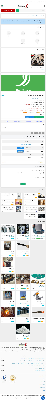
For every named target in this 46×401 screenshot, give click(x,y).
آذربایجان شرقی (33, 238)
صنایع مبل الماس (41, 285)
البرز (17, 338)
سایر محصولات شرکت (17, 121)
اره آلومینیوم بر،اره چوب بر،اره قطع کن (21, 235)
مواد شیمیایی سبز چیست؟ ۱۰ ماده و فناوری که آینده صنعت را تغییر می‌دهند (33, 358)
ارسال (23, 183)
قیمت (33, 2)
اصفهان (25, 211)
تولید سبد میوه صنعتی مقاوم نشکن (7, 201)
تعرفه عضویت (42, 384)
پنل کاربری (38, 2)
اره (32, 133)
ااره (37, 43)
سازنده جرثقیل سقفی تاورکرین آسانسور (23, 303)
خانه (43, 2)
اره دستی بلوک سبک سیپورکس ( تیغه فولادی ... (35, 318)
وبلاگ (44, 390)
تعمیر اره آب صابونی (25, 285)
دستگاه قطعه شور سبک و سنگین (38, 235)
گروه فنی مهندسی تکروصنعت (40, 236)
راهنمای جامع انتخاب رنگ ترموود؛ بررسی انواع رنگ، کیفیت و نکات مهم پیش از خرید (32, 360)
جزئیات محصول (39, 121)
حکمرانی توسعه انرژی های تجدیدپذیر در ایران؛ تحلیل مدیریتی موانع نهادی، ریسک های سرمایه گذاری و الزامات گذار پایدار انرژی (28, 363)
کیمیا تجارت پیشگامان (26, 336)
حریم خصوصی (42, 376)
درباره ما (43, 379)
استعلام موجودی (29, 117)
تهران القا (12, 318)
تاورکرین (27, 302)
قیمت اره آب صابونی (40, 302)
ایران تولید (12, 253)
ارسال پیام (4, 162)
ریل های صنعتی (23, 43)
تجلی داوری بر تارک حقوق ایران (40, 368)
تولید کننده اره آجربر (10, 302)
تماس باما (43, 381)
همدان (33, 288)
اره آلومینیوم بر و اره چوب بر (8, 235)
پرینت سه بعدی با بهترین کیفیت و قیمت (29, 214)
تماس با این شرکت (38, 117)
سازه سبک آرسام (26, 253)
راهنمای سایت (42, 387)
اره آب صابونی (11, 268)
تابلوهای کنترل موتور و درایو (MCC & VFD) (28, 207)
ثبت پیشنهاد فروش (7, 10)
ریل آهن (42, 69)
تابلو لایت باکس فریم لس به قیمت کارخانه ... (28, 201)
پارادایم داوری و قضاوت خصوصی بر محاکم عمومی (37, 365)
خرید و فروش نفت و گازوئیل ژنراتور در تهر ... (28, 194)
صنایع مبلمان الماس (41, 286)
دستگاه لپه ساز (11, 285)
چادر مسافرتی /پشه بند (9, 194)
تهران (25, 197)
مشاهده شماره (20, 147)
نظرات (7, 121)
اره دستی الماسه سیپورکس (23, 252)
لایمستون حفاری (26, 335)
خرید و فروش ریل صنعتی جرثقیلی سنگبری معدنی (34, 67)
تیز (8, 36)
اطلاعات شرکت (28, 121)
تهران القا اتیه (12, 319)
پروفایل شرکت (40, 162)
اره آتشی (27, 318)
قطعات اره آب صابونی (9, 252)
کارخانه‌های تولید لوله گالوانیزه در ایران (39, 370)
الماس (37, 36)
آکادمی (30, 2)
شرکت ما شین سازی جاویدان (26, 144)
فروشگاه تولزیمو (27, 236)
